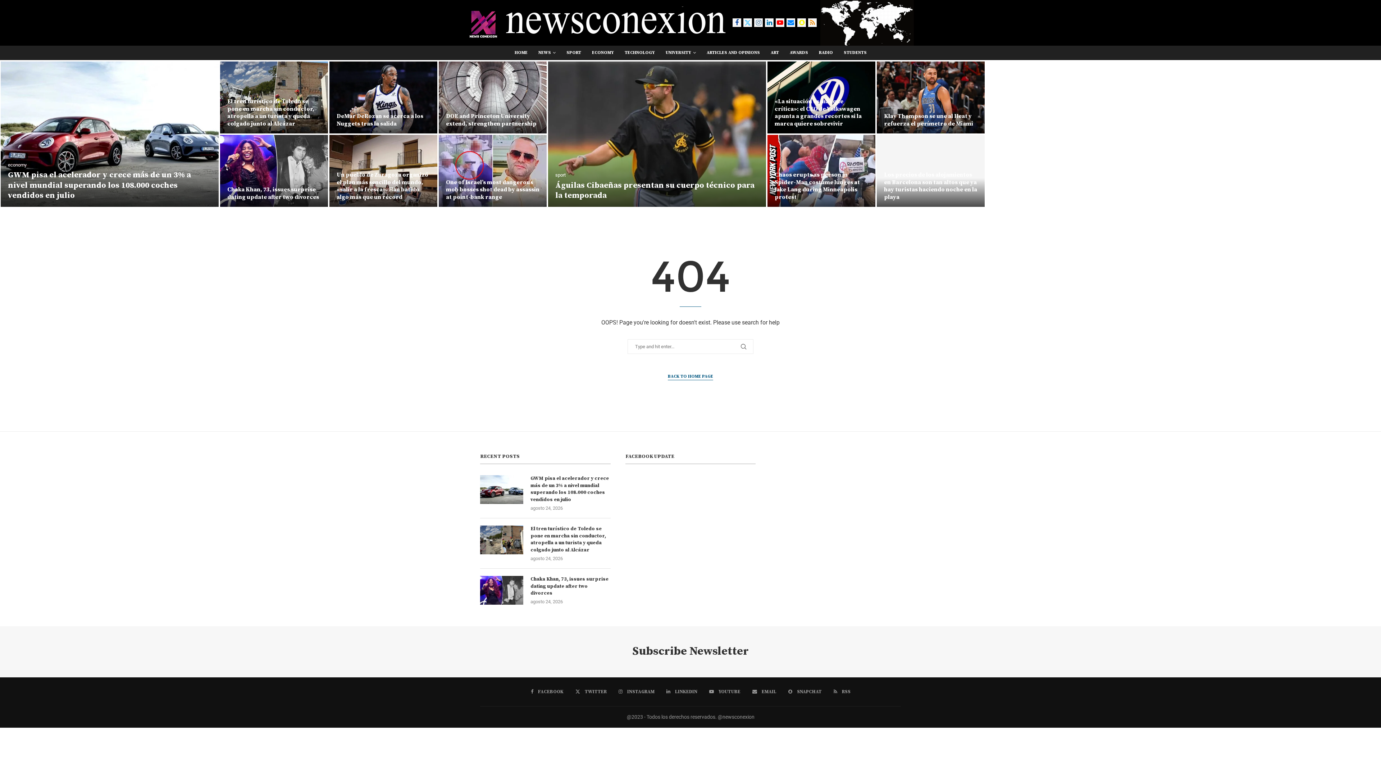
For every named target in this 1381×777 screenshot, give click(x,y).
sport (573, 52)
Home (521, 52)
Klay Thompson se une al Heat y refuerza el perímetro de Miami (928, 120)
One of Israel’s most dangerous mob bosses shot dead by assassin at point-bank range (492, 190)
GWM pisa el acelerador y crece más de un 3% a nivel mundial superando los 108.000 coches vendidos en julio (99, 185)
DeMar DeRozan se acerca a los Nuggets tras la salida (380, 120)
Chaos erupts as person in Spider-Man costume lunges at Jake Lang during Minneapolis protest (817, 186)
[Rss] (812, 22)
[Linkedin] (769, 22)
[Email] (791, 22)
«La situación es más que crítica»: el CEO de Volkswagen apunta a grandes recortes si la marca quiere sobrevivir (818, 112)
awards (799, 52)
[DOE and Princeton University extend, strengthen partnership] (493, 97)
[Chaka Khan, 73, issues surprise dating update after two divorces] (274, 171)
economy (603, 52)
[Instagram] (758, 22)
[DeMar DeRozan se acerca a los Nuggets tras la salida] (383, 97)
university (678, 52)
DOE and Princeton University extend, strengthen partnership (491, 120)
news (544, 52)
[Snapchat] (801, 22)
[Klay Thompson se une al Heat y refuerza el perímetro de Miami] (931, 97)
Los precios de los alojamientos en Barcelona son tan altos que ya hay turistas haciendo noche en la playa (930, 186)
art (775, 52)
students (855, 52)
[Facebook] (737, 22)
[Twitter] (747, 22)
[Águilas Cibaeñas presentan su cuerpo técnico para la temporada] (657, 134)
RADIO (826, 52)
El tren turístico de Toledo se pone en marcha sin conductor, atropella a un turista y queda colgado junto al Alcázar (270, 112)
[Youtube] (780, 22)
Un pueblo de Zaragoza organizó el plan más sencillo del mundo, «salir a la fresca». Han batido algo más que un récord (382, 186)
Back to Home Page (690, 376)
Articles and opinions (733, 52)
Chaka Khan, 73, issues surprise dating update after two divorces (273, 193)
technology (640, 52)
